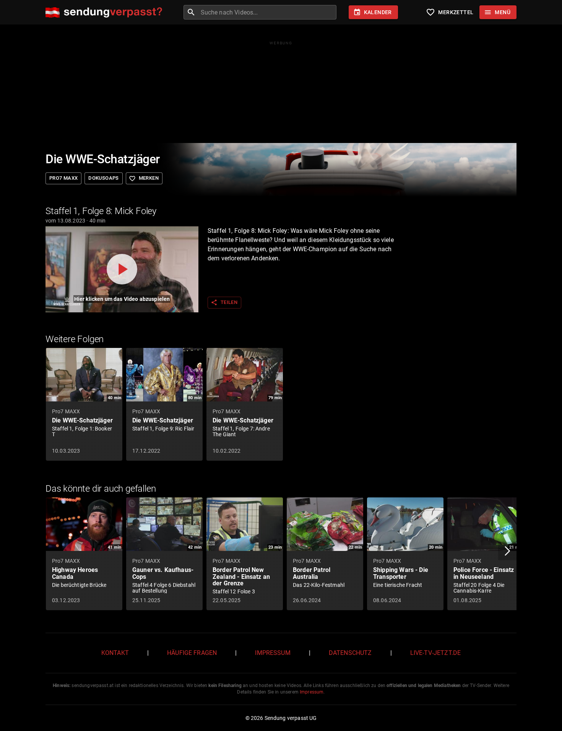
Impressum (272, 652)
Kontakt (115, 652)
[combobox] (267, 12)
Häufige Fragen (192, 652)
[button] (507, 551)
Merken (144, 178)
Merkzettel (449, 12)
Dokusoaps (103, 178)
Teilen (224, 302)
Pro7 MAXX (63, 178)
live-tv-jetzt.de (435, 652)
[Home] (105, 12)
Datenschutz (350, 652)
